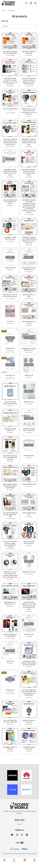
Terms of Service (6, 853)
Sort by (4, 21)
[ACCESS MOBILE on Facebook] (12, 835)
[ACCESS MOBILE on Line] (27, 835)
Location (19, 824)
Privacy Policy (14, 853)
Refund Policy (22, 853)
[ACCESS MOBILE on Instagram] (17, 835)
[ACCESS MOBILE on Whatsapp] (22, 835)
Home (3, 10)
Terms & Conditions (32, 853)
